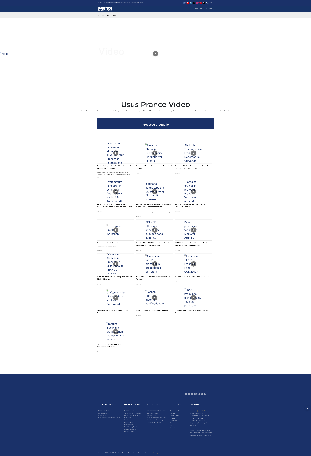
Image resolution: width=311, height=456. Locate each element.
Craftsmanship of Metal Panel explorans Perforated (112, 312)
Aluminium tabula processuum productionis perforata (153, 278)
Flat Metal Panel (129, 411)
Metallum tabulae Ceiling (155, 420)
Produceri (173, 413)
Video (107, 15)
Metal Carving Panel (130, 427)
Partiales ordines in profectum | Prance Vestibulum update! (190, 205)
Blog (171, 425)
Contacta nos (174, 428)
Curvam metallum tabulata (132, 413)
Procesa (113, 15)
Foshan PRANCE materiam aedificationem (152, 310)
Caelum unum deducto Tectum (157, 411)
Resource (173, 418)
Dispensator (173, 420)
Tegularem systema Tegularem (156, 417)
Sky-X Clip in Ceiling (153, 413)
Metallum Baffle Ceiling (154, 422)
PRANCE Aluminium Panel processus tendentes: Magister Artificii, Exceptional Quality (193, 244)
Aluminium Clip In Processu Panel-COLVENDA (192, 277)
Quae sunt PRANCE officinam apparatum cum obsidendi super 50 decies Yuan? (153, 244)
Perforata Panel (129, 424)
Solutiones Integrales (104, 411)
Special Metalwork (130, 429)
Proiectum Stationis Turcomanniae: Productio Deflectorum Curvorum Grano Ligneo (192, 167)
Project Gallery (174, 415)
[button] (213, 9)
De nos (172, 423)
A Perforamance (103, 415)
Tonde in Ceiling (152, 415)
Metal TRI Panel (129, 431)
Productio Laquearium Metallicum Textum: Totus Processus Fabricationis (115, 167)
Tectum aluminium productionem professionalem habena (110, 346)
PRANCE (101, 15)
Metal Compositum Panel (132, 415)
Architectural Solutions (177, 411)
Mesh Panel (127, 417)
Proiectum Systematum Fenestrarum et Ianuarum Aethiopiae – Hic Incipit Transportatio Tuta (115, 205)
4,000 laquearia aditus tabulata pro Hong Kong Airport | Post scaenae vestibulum (154, 205)
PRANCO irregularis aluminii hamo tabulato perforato (191, 312)
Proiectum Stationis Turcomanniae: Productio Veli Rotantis (154, 167)
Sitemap (155, 453)
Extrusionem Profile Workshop (108, 243)
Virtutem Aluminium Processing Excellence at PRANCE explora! (114, 278)
